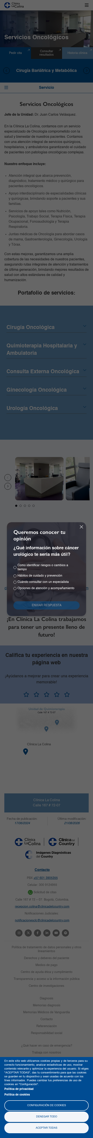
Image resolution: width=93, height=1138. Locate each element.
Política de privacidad (19, 1089)
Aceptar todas (46, 1128)
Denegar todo (46, 1116)
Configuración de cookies (46, 1105)
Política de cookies (17, 1094)
